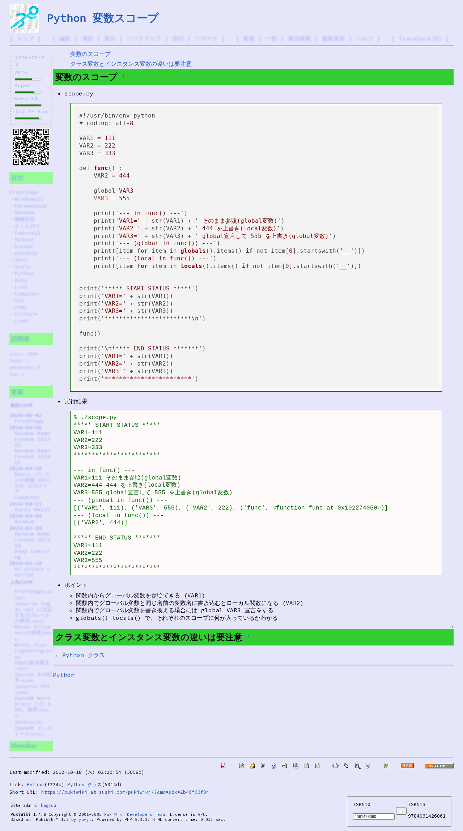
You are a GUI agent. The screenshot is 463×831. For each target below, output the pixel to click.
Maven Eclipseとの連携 (33, 632)
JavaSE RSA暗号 (33, 677)
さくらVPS (26, 226)
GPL (201, 814)
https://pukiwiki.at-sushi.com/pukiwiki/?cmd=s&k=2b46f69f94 (125, 792)
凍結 (87, 38)
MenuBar (24, 745)
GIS (19, 300)
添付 (178, 38)
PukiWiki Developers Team (134, 814)
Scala (22, 266)
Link (20, 321)
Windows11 (29, 199)
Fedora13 (27, 233)
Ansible (25, 253)
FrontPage (24, 192)
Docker (24, 246)
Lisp (20, 287)
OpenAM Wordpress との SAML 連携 (32, 707)
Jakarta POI (32, 689)
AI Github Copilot (32, 572)
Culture (25, 314)
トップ (25, 38)
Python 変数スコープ (103, 18)
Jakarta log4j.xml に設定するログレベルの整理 (33, 612)
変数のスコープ (90, 53)
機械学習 (24, 219)
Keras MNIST (32, 509)
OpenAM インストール (33, 731)
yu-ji (85, 819)
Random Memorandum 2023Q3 (32, 439)
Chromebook (30, 206)
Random (24, 212)
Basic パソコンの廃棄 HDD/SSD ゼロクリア (32, 483)
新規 (249, 38)
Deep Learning (32, 554)
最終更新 (333, 38)
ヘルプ (364, 38)
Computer (27, 293)
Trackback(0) (420, 38)
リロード (206, 38)
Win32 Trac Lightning (33, 651)
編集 (65, 38)
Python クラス (83, 655)
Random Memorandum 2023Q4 (32, 539)
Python (24, 273)
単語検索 (299, 38)
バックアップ (144, 38)
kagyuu (48, 805)
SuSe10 (24, 239)
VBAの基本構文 (32, 665)
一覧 (271, 38)
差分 (110, 38)
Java (20, 259)
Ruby (20, 280)
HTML (20, 307)
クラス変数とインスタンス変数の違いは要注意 (131, 63)
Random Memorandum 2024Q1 (32, 456)
